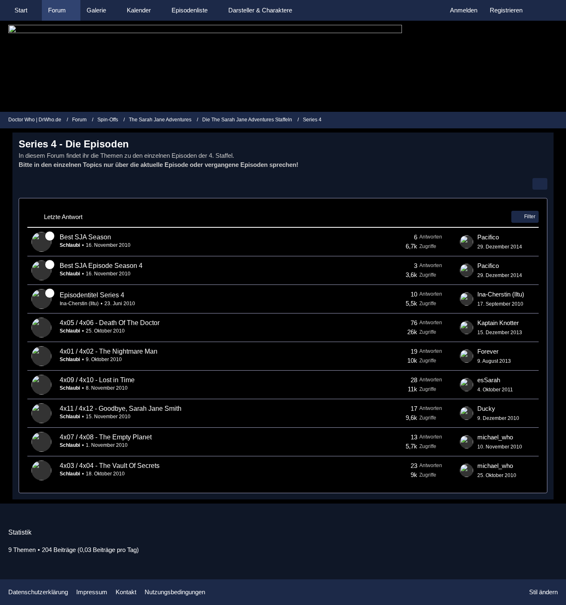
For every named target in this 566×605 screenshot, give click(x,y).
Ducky (486, 408)
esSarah (488, 379)
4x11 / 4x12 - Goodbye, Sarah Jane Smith (120, 408)
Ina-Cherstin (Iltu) (79, 303)
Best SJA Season (85, 237)
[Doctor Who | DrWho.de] (283, 66)
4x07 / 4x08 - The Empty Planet (106, 437)
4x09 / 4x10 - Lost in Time (97, 379)
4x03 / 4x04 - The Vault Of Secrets (110, 465)
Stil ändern (543, 591)
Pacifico (488, 237)
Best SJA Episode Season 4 (101, 265)
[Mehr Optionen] (539, 184)
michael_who (495, 437)
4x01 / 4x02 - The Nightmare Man (108, 351)
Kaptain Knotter (498, 322)
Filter (529, 216)
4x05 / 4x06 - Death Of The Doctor (110, 322)
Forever (487, 351)
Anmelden (463, 10)
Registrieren (506, 10)
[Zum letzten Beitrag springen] (466, 241)
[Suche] (543, 10)
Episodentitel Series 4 (92, 295)
